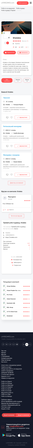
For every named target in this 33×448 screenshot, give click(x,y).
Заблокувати (17, 262)
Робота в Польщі (6, 383)
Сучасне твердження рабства (10, 405)
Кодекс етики (5, 409)
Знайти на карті (6, 367)
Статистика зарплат (7, 374)
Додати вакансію (23, 415)
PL (30, 344)
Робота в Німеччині (7, 385)
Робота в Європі (6, 381)
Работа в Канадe (6, 396)
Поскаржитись (17, 259)
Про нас (3, 350)
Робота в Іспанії (6, 390)
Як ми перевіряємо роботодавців (11, 401)
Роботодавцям (23, 3)
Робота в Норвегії (6, 387)
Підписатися (10, 52)
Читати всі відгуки (16, 216)
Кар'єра (3, 352)
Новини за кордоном (7, 378)
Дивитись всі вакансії (16, 183)
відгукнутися (23, 117)
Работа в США (6, 394)
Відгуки (27, 80)
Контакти (4, 362)
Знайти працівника (7, 370)
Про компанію (7, 80)
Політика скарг (6, 407)
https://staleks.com (11, 237)
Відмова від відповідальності (10, 403)
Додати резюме (9, 415)
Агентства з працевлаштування (11, 365)
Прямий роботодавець (18, 226)
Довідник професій (7, 372)
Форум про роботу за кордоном (11, 369)
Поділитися (17, 265)
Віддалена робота (7, 392)
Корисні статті (5, 376)
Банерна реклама (6, 358)
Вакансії (18, 80)
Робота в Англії (6, 389)
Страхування (5, 356)
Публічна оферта (6, 399)
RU (23, 344)
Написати (24, 52)
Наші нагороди (6, 360)
